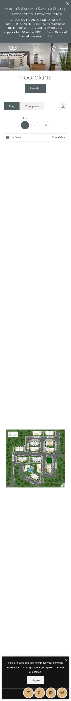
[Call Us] (53, 50)
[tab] (12, 106)
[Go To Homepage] (13, 52)
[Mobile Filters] (63, 106)
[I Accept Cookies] (66, 660)
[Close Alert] (67, 4)
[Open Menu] (64, 50)
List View (16, 137)
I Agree (36, 680)
